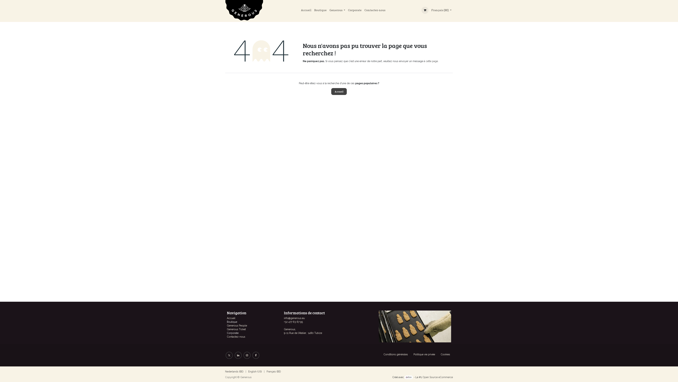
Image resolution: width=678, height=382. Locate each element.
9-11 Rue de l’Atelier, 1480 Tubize (303, 333)
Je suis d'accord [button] (442, 376)
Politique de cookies (345, 376)
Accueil (339, 91)
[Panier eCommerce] (425, 10)
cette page (432, 61)
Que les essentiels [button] (421, 376)
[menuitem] (306, 10)
